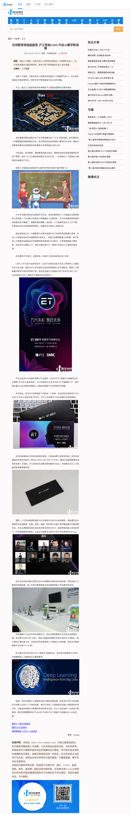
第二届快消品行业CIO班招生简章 (102, 162)
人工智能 (25, 69)
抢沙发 (64, 53)
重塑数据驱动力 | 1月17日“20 (100, 123)
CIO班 (38, 4)
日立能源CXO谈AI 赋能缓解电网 (102, 90)
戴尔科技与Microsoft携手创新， (101, 95)
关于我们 (48, 4)
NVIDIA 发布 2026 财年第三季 (100, 78)
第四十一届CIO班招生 (21, 724)
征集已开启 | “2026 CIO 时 (99, 50)
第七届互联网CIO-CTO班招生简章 (102, 151)
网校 (28, 4)
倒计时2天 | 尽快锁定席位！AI (100, 67)
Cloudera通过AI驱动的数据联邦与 (102, 84)
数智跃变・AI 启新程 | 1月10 (100, 117)
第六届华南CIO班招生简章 (99, 157)
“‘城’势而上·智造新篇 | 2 (98, 129)
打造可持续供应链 (95, 146)
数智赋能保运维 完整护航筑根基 (101, 61)
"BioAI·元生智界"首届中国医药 (101, 134)
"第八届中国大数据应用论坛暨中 (102, 168)
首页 (20, 4)
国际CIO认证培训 (19, 727)
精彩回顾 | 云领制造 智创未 (99, 56)
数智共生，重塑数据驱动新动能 (101, 73)
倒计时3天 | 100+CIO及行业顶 (100, 101)
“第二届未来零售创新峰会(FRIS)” (102, 140)
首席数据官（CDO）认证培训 (24, 731)
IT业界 (16, 39)
